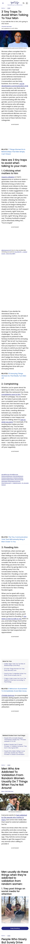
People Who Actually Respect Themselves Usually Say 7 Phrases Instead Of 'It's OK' (15, 739)
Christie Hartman (6, 26)
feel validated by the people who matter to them (14, 817)
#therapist (4, 481)
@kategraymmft (6, 250)
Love (9, 8)
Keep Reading (15, 928)
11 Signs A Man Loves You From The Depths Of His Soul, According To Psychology (15, 680)
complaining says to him (11, 394)
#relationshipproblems (8, 479)
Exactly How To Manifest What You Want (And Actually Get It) (15, 674)
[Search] (23, 3)
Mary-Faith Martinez (7, 791)
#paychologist (19, 479)
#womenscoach (6, 483)
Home (3, 8)
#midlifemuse (14, 474)
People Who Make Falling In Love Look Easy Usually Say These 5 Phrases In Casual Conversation (14, 752)
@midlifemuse (5, 474)
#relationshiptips (18, 478)
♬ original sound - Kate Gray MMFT (14, 252)
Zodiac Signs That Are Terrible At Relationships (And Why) (14, 664)
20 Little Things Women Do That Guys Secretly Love (14, 669)
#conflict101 (17, 252)
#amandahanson (18, 476)
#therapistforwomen (14, 481)
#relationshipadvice (7, 478)
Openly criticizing (7, 177)
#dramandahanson (7, 476)
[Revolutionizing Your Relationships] (15, 2)
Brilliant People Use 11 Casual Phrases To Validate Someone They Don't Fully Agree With (15, 746)
